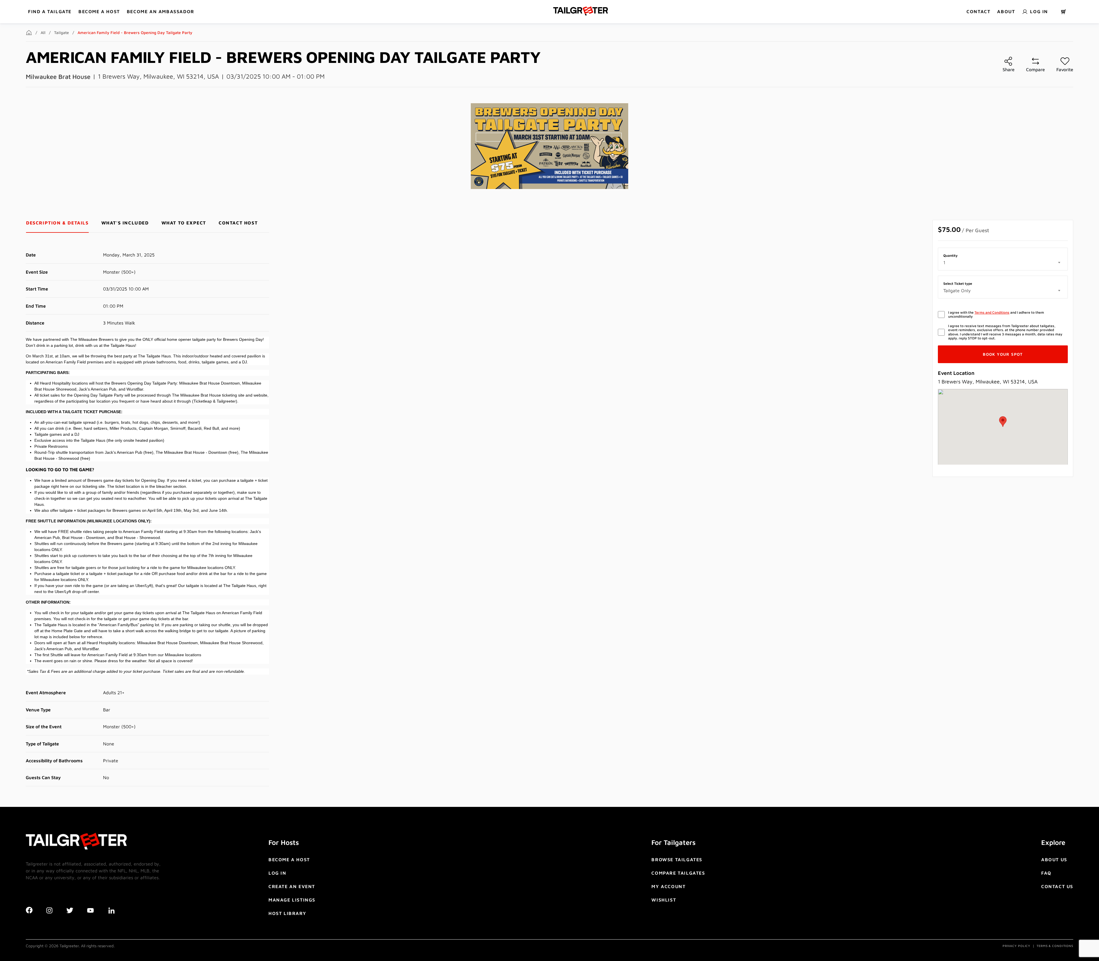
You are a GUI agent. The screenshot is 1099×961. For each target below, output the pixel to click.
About (1006, 11)
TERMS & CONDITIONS (1055, 946)
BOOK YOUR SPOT (1003, 354)
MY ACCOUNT (668, 886)
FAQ (1046, 873)
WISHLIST (663, 899)
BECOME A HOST (99, 11)
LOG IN (277, 873)
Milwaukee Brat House (58, 76)
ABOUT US (1054, 859)
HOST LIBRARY (287, 913)
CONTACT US (1057, 886)
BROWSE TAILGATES (676, 859)
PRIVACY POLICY (1016, 946)
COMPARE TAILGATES (678, 873)
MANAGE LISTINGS (291, 899)
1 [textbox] (944, 262)
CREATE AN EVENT (291, 886)
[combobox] (1002, 262)
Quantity (950, 256)
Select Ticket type (957, 284)
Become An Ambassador (160, 11)
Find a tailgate (50, 11)
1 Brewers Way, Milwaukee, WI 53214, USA (158, 76)
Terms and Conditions (992, 312)
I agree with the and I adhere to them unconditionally (996, 315)
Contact (978, 11)
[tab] (57, 223)
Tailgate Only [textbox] (957, 290)
